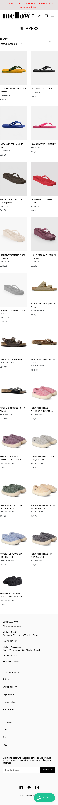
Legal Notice (8, 694)
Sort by (3, 39)
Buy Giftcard (8, 709)
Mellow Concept (32, 795)
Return (6, 679)
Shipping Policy (10, 687)
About (5, 729)
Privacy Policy (9, 702)
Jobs (5, 744)
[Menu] (53, 15)
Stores (5, 737)
